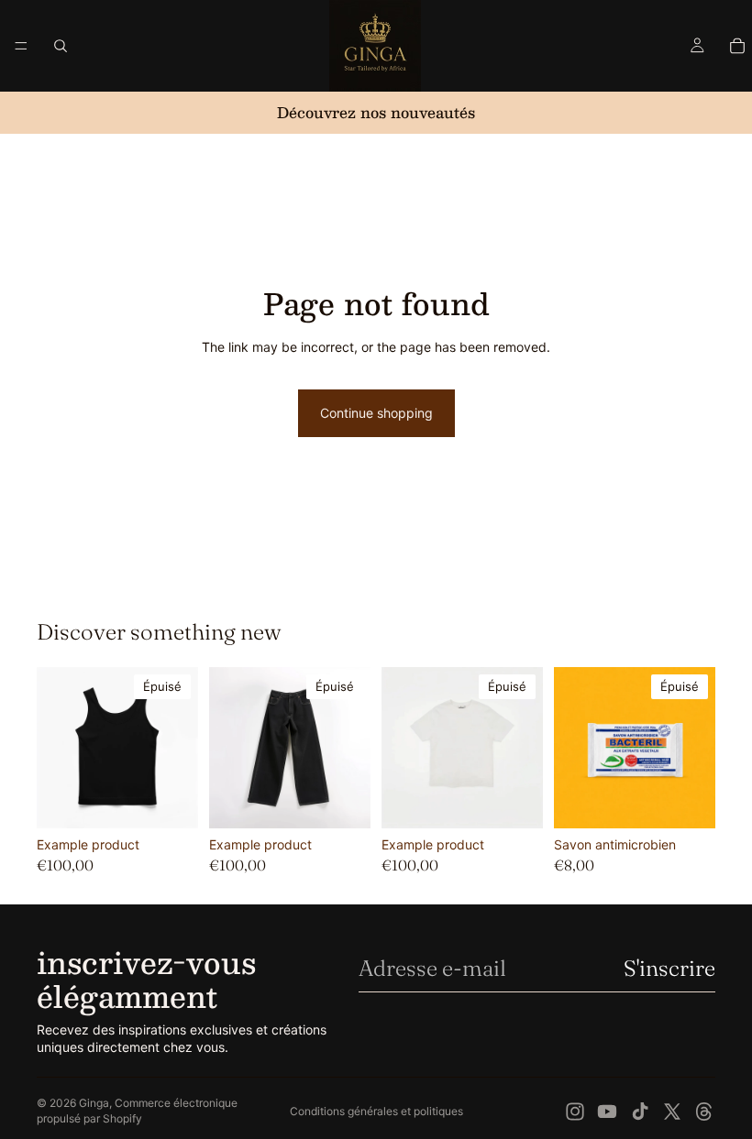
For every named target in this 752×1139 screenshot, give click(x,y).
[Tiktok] (640, 1112)
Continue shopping (376, 413)
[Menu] (21, 46)
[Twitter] (672, 1112)
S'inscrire (669, 968)
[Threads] (704, 1112)
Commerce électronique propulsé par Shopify (137, 1110)
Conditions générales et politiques (376, 1111)
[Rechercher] (60, 46)
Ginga (94, 1103)
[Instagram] (575, 1112)
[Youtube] (607, 1112)
